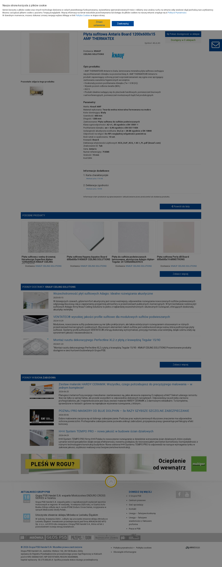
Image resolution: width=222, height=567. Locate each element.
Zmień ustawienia (99, 24)
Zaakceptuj (123, 23)
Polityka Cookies (83, 15)
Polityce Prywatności (177, 13)
